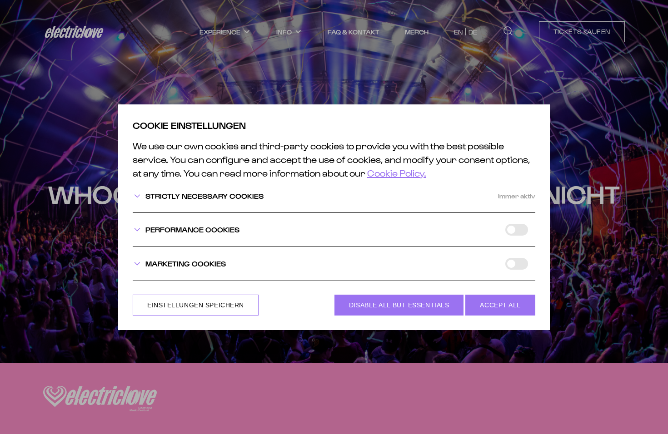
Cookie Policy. (396, 173)
